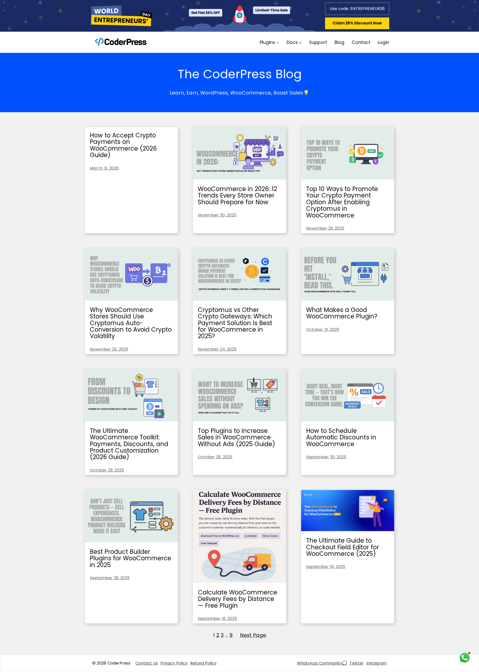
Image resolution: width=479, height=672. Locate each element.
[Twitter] (357, 663)
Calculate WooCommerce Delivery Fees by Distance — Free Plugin (237, 599)
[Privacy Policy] (174, 663)
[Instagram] (376, 663)
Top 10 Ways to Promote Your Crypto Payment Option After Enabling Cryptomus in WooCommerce (342, 202)
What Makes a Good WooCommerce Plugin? (341, 313)
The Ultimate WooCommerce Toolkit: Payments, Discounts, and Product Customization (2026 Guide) (129, 444)
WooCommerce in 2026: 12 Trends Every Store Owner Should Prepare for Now (237, 195)
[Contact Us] (146, 663)
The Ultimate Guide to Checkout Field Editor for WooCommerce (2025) (342, 547)
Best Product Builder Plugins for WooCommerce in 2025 (130, 558)
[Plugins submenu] (277, 42)
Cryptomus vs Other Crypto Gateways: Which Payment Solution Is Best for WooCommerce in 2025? (235, 323)
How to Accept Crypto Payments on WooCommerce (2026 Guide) (123, 145)
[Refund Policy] (203, 663)
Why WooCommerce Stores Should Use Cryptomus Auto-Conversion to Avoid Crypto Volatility (131, 323)
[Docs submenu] (300, 42)
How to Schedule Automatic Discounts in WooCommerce (341, 437)
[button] (357, 23)
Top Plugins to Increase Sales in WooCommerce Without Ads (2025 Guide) (236, 437)
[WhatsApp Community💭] (322, 663)
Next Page (253, 635)
